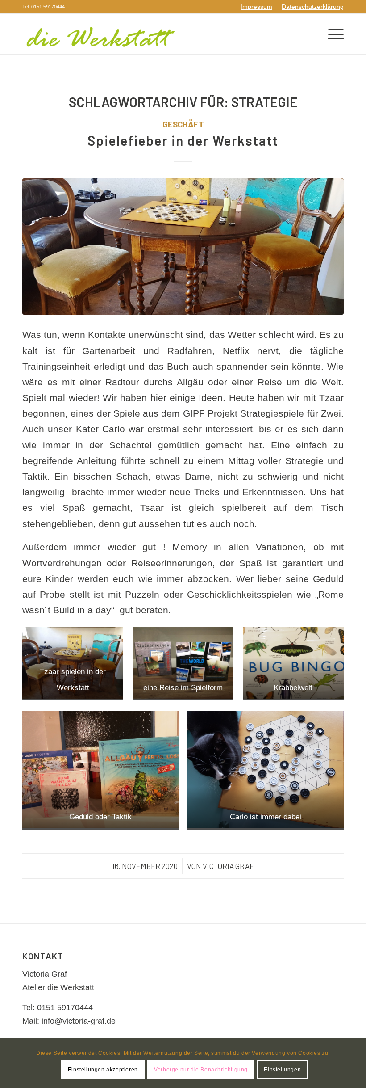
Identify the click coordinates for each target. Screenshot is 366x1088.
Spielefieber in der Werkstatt (183, 140)
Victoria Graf (228, 865)
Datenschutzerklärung (313, 6)
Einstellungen (282, 1070)
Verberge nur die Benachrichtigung (201, 1070)
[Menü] (331, 34)
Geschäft (183, 124)
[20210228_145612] (183, 246)
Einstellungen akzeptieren (103, 1070)
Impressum (256, 6)
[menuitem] (256, 6)
